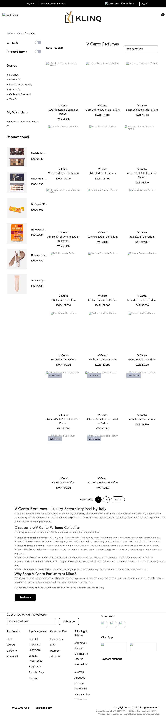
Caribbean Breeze (18, 94)
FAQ (52, 645)
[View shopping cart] (161, 17)
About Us (55, 656)
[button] (77, 65)
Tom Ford (12, 656)
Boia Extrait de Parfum (142, 236)
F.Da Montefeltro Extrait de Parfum (63, 112)
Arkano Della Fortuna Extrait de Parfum (103, 421)
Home (10, 33)
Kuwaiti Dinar (128, 3)
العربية (145, 3)
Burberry (12, 651)
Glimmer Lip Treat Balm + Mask (47, 280)
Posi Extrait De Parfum (63, 359)
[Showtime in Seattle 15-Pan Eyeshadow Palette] (17, 182)
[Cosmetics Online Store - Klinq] (83, 17)
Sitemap (79, 672)
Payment (55, 651)
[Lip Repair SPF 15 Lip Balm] (17, 207)
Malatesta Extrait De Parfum (103, 482)
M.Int (12, 74)
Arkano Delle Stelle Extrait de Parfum (63, 421)
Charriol (13, 79)
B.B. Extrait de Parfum (63, 300)
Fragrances (35, 666)
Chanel (11, 645)
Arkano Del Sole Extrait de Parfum (142, 175)
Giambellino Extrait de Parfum (102, 110)
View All (13, 99)
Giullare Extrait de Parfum (102, 300)
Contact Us (56, 639)
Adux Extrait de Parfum (102, 173)
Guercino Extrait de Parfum (63, 173)
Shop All (33, 678)
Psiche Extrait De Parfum (103, 359)
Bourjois (13, 89)
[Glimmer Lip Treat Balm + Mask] (17, 284)
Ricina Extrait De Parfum (142, 359)
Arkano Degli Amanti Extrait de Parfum (63, 239)
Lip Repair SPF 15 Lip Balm (45, 204)
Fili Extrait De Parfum (63, 482)
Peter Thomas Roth (19, 84)
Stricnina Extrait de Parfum (103, 236)
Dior (9, 639)
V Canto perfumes (39, 578)
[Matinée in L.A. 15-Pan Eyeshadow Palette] (17, 157)
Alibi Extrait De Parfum (142, 419)
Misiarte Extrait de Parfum (142, 300)
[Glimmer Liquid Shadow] (17, 258)
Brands (20, 33)
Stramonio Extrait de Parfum (142, 110)
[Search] (155, 17)
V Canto (63, 105)
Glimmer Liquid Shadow (43, 255)
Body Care (35, 650)
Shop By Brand (37, 672)
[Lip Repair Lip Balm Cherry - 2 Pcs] (17, 233)
